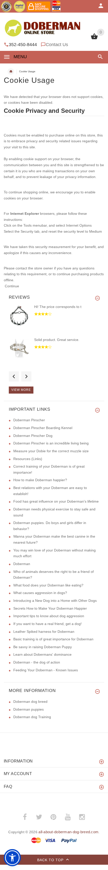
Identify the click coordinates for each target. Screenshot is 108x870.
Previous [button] (14, 376)
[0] (94, 39)
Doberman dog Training (32, 717)
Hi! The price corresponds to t (57, 307)
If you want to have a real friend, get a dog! (47, 624)
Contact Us (57, 44)
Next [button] (26, 376)
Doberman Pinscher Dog (32, 436)
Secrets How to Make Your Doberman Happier (50, 608)
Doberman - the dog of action (36, 662)
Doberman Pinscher (29, 420)
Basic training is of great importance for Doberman (53, 639)
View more (21, 390)
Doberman (21, 564)
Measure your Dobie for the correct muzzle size (51, 451)
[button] (99, 57)
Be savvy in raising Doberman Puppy (42, 647)
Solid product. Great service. (56, 340)
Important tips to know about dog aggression (48, 616)
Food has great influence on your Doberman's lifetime (56, 501)
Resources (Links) (27, 459)
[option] (54, 320)
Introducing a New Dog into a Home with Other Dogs (55, 601)
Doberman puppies (28, 709)
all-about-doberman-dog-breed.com (68, 832)
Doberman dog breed (30, 702)
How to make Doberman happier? (40, 480)
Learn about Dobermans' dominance (42, 654)
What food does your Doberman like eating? (48, 585)
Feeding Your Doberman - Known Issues (45, 670)
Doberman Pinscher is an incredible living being (51, 443)
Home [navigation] (11, 71)
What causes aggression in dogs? (40, 593)
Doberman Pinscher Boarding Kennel (42, 428)
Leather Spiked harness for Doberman (43, 632)
